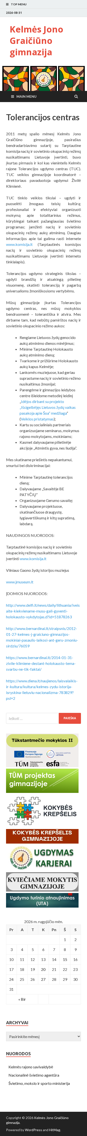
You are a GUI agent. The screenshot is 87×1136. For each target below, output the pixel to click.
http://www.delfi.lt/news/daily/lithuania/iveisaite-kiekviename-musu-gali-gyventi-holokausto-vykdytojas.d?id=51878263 (43, 611)
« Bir (22, 999)
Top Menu (19, 4)
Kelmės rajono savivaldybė (30, 1066)
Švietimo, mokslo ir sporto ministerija (39, 1083)
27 (43, 979)
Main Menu (26, 96)
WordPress (33, 1130)
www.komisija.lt (19, 244)
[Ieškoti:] (43, 718)
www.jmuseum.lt (19, 582)
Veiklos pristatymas (37, 419)
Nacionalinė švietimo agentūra (33, 1075)
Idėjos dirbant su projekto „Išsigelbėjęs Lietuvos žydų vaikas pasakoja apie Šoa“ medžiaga (48, 407)
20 (43, 969)
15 (65, 959)
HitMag (54, 1130)
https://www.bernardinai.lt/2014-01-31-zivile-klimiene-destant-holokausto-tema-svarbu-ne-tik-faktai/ (41, 663)
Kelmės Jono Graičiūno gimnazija (36, 40)
